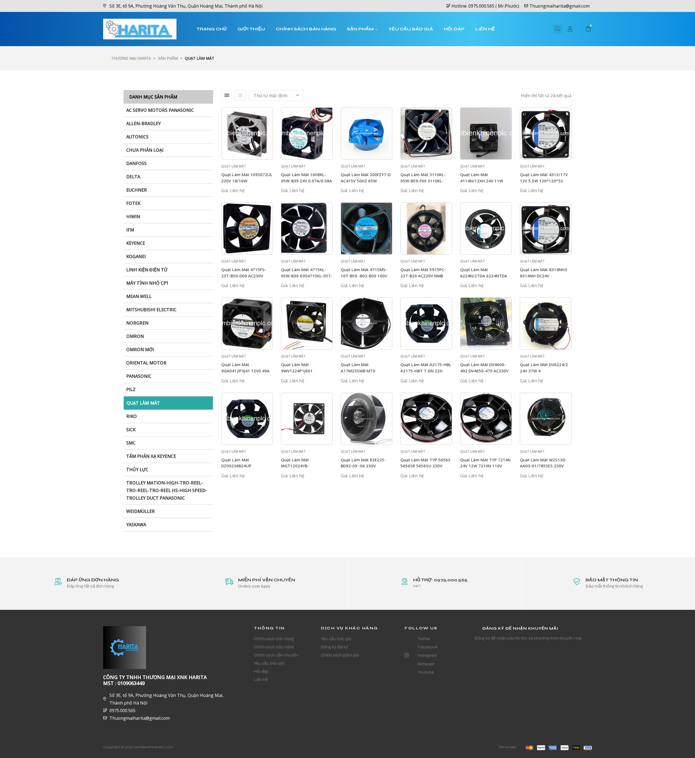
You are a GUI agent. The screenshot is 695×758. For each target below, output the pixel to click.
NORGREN (137, 323)
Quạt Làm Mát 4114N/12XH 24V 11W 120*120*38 (481, 180)
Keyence (135, 243)
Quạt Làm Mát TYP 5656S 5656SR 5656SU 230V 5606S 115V (425, 466)
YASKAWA (136, 525)
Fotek (133, 203)
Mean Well (138, 296)
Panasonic (138, 376)
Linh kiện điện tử (147, 270)
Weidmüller (140, 511)
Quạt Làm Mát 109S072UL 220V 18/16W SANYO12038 (247, 180)
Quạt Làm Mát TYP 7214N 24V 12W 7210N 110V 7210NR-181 (485, 466)
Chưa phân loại (144, 150)
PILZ (130, 389)
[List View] (240, 95)
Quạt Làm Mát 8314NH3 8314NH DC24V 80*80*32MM (543, 275)
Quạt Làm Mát (143, 403)
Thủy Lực (137, 469)
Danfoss (136, 163)
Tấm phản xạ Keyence (151, 456)
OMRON (135, 336)
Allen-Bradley (143, 123)
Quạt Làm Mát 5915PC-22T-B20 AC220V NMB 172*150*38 (423, 275)
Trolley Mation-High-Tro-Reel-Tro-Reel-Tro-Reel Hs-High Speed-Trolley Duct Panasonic (166, 490)
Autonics (137, 137)
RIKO (131, 416)
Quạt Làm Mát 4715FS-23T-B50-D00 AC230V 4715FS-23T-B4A (243, 275)
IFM (130, 230)
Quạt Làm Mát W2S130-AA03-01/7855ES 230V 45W (543, 466)
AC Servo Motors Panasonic (160, 110)
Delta (133, 177)
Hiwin (133, 217)
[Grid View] (226, 95)
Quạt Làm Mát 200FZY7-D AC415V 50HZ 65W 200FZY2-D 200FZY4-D (366, 180)
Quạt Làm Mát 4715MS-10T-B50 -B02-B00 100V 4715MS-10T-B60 (364, 275)
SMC (130, 443)
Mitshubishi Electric (151, 310)
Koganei (136, 256)
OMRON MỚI (140, 350)
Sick (130, 430)
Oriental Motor (146, 363)
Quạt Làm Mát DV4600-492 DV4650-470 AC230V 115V (484, 370)
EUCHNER (136, 190)
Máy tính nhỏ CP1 (147, 283)
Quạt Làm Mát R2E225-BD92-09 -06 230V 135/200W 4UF (363, 466)
